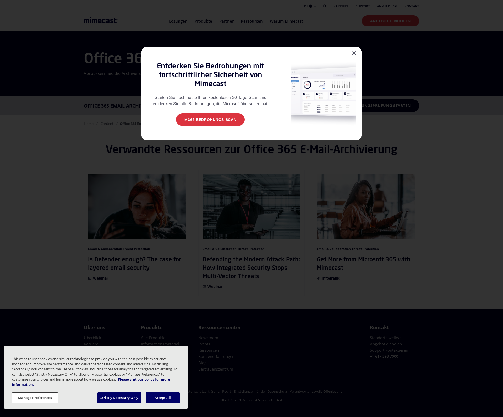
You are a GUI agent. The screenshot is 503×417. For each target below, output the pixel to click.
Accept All (163, 397)
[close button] (354, 53)
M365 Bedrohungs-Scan (210, 119)
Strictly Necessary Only (119, 397)
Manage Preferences (35, 397)
